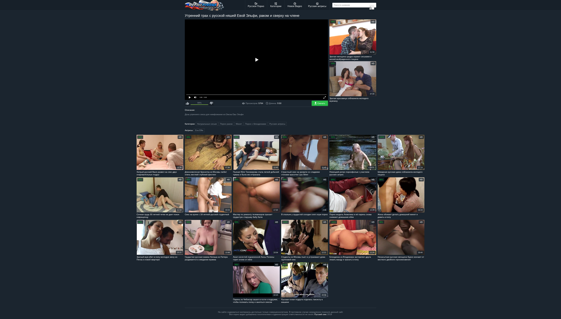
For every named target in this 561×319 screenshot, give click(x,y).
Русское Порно (256, 6)
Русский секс (320, 314)
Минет (239, 124)
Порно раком (226, 124)
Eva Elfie (199, 130)
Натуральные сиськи (207, 124)
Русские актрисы (317, 6)
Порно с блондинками (255, 124)
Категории (275, 6)
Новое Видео (295, 6)
